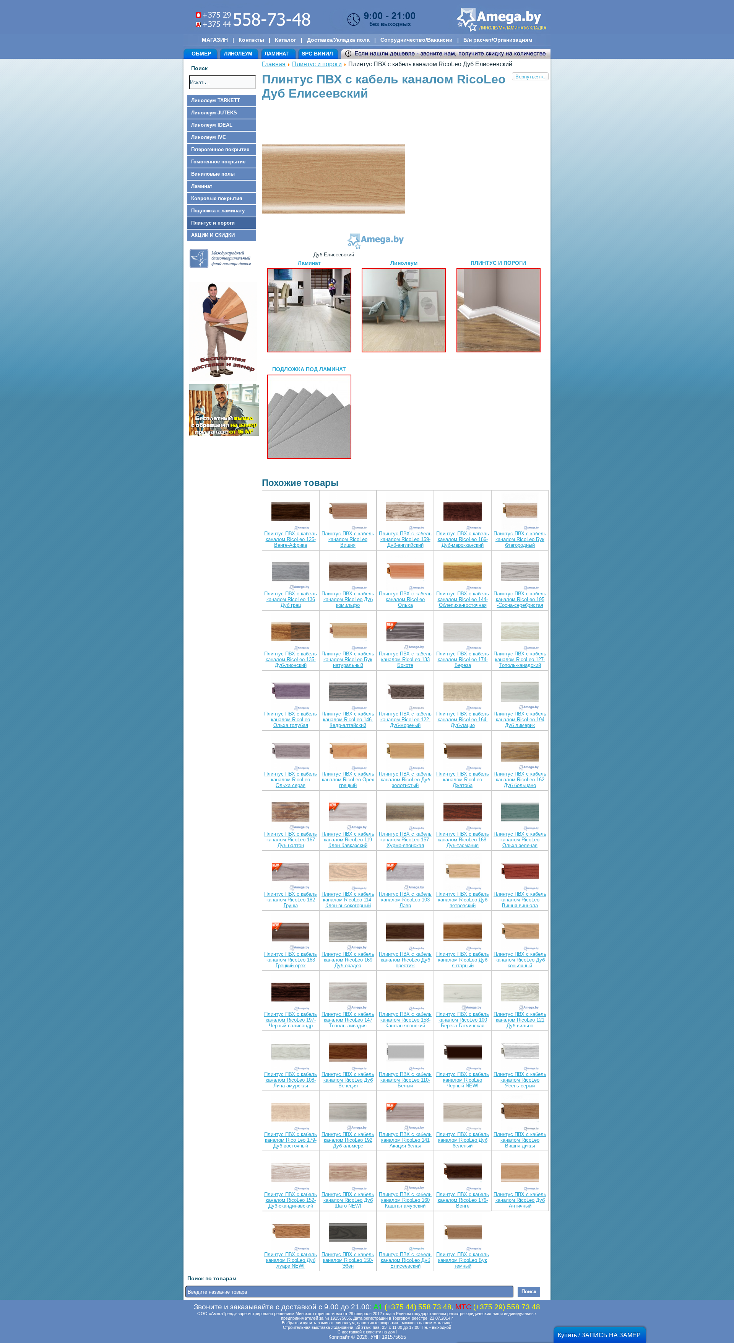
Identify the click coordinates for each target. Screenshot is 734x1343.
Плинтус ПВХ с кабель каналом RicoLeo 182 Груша (290, 899)
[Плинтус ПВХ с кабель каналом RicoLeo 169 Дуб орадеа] (348, 932)
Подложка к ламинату (218, 211)
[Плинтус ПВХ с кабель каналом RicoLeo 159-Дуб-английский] (405, 512)
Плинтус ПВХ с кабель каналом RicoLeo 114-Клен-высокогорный (348, 899)
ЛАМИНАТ (277, 54)
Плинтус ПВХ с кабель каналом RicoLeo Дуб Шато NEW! (348, 1200)
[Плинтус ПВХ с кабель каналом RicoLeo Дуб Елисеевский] (405, 1233)
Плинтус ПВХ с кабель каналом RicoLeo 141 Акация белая (405, 1140)
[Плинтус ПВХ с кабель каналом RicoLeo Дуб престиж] (405, 932)
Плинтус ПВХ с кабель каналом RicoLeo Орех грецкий (348, 779)
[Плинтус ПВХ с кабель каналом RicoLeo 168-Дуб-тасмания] (462, 812)
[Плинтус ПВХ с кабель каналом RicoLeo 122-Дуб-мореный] (405, 692)
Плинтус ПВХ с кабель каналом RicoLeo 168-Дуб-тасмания (462, 839)
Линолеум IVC (208, 137)
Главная (274, 64)
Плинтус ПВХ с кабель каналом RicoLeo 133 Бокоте (405, 659)
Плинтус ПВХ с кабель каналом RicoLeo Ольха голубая (290, 719)
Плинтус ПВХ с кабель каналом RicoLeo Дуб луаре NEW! (290, 1260)
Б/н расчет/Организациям (497, 40)
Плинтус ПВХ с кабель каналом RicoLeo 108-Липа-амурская (290, 1080)
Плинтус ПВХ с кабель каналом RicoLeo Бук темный (462, 1260)
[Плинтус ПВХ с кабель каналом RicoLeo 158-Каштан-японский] (405, 992)
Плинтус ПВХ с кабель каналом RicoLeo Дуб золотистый (405, 779)
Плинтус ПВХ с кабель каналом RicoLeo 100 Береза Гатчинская (462, 1019)
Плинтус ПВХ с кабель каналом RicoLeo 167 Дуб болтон (290, 839)
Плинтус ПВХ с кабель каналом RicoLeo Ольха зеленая (520, 839)
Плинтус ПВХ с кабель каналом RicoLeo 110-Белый (405, 1080)
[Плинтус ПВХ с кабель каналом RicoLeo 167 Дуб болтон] (290, 812)
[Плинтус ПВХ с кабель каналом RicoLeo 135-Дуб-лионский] (290, 632)
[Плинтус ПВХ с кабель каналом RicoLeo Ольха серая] (290, 752)
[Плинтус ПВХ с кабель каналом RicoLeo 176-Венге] (462, 1173)
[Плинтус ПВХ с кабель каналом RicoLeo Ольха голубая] (290, 692)
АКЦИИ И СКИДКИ (213, 235)
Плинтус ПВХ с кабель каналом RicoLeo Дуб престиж (405, 959)
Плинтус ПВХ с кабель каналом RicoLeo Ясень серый (520, 1080)
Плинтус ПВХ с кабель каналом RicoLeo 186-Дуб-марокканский (462, 539)
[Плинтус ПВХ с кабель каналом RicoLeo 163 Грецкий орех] (290, 932)
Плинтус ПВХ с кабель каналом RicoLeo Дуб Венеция (348, 1080)
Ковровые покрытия (216, 198)
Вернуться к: (530, 77)
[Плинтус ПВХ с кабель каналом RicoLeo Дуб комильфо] (348, 572)
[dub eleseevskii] (333, 249)
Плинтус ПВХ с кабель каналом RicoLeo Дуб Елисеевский (405, 1260)
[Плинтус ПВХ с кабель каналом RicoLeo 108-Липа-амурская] (290, 1052)
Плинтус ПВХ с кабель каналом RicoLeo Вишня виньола (520, 899)
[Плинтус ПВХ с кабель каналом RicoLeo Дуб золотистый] (405, 752)
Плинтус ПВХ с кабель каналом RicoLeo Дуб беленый (462, 1140)
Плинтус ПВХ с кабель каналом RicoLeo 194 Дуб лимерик (520, 719)
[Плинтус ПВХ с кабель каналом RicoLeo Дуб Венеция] (348, 1052)
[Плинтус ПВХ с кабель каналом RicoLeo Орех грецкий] (348, 752)
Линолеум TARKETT (215, 100)
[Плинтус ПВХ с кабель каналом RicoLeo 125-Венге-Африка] (290, 512)
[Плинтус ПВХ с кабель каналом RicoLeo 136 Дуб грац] (290, 572)
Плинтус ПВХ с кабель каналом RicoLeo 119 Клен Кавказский (348, 839)
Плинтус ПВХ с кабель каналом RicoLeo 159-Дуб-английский (405, 539)
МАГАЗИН (215, 40)
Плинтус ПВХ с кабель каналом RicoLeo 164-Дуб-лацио (462, 719)
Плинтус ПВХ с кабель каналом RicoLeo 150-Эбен (348, 1260)
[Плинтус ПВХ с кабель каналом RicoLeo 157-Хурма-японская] (405, 812)
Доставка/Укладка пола (338, 40)
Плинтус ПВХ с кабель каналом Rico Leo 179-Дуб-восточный (290, 1140)
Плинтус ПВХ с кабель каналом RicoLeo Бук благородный (520, 539)
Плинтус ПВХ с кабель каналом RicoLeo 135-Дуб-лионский (290, 659)
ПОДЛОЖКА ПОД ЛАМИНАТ (309, 369)
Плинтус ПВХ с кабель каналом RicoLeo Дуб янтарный (462, 959)
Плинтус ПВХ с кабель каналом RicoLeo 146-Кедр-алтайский (348, 719)
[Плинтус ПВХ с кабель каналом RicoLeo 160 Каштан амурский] (405, 1173)
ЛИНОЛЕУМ (238, 54)
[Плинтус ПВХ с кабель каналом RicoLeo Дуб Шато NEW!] (348, 1173)
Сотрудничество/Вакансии (416, 40)
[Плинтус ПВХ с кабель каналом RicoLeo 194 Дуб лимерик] (520, 692)
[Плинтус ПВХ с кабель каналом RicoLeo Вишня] (348, 512)
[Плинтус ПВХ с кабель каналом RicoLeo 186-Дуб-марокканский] (462, 512)
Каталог (285, 40)
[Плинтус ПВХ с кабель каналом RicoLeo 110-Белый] (405, 1052)
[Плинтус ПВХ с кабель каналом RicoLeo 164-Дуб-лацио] (462, 692)
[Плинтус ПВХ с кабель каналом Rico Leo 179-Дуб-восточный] (290, 1113)
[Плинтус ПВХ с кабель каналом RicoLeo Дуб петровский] (462, 872)
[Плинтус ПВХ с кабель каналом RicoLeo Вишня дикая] (520, 1113)
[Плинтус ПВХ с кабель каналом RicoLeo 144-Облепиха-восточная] (462, 572)
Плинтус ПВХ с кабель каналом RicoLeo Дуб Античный (520, 1200)
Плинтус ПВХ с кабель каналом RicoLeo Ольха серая (290, 779)
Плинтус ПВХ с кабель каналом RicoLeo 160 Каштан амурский (405, 1200)
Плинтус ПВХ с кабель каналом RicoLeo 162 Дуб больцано (520, 779)
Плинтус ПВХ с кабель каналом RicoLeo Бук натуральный (348, 659)
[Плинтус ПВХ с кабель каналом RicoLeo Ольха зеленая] (520, 812)
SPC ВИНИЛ (317, 54)
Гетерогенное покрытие (220, 149)
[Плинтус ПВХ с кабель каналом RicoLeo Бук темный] (462, 1233)
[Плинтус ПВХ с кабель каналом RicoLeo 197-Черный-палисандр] (290, 992)
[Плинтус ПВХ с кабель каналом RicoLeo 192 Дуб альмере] (348, 1113)
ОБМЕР (201, 54)
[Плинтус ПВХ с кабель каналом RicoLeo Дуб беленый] (462, 1113)
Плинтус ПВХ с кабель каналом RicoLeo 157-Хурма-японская (405, 839)
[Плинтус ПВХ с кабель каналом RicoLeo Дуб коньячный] (520, 932)
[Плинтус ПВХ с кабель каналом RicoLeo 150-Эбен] (348, 1233)
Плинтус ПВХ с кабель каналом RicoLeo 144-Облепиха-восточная (462, 599)
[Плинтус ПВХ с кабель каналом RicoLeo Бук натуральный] (348, 632)
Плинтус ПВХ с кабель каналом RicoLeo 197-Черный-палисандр (290, 1019)
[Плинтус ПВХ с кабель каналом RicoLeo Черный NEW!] (462, 1052)
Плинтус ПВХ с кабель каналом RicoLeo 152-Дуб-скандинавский (290, 1200)
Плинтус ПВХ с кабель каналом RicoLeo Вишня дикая (520, 1140)
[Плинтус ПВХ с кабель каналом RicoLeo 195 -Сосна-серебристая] (520, 572)
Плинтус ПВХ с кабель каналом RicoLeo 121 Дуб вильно (520, 1019)
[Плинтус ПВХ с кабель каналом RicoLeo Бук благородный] (520, 512)
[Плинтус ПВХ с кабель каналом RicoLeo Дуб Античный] (520, 1173)
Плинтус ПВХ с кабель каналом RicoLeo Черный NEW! (462, 1080)
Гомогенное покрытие (218, 162)
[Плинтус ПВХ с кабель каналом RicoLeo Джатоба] (462, 752)
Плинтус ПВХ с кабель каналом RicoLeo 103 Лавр (405, 899)
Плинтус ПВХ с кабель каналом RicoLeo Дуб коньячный (520, 959)
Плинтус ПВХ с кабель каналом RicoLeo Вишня (348, 539)
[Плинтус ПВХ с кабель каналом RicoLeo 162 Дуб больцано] (520, 752)
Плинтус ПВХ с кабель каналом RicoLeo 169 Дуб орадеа (348, 959)
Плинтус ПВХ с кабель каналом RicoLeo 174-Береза (462, 659)
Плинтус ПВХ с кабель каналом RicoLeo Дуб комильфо (348, 599)
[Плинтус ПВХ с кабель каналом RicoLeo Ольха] (405, 572)
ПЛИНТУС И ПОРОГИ (498, 263)
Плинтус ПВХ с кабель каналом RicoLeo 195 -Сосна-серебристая (520, 599)
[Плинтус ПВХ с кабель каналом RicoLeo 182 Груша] (290, 872)
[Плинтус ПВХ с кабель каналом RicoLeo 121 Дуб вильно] (520, 992)
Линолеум (403, 263)
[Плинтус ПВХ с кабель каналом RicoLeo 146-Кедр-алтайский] (348, 692)
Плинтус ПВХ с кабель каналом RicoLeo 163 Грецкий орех (290, 959)
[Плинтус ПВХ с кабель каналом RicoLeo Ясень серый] (520, 1052)
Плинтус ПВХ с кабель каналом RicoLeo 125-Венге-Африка (290, 539)
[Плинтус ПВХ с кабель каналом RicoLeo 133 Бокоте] (405, 632)
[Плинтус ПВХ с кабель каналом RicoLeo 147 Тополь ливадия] (348, 992)
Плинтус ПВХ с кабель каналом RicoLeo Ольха (405, 599)
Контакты (251, 40)
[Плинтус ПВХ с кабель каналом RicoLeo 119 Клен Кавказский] (348, 812)
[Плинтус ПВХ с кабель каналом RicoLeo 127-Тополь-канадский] (520, 632)
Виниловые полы (213, 174)
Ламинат (201, 186)
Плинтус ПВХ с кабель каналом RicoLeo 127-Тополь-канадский (520, 659)
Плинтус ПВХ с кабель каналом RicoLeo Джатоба (462, 779)
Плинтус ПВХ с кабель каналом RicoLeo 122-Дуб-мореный (405, 719)
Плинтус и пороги (213, 223)
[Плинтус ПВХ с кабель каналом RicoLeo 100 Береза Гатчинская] (462, 992)
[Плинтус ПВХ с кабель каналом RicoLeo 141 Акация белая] (405, 1113)
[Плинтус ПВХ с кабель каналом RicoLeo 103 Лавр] (405, 872)
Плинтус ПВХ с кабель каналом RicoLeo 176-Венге (462, 1200)
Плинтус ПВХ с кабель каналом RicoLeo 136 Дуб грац (290, 599)
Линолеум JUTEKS (214, 113)
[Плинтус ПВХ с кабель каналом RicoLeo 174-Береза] (462, 632)
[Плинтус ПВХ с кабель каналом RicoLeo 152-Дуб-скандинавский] (290, 1173)
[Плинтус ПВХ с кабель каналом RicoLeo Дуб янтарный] (462, 932)
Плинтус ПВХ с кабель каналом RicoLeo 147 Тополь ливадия (348, 1019)
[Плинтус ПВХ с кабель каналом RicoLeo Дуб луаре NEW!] (290, 1233)
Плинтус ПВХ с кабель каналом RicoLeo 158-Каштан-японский (405, 1019)
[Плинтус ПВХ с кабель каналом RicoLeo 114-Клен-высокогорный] (348, 872)
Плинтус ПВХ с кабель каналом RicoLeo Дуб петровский (462, 899)
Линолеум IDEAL (211, 125)
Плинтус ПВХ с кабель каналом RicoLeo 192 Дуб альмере (348, 1140)
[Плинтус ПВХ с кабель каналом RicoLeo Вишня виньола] (520, 872)
